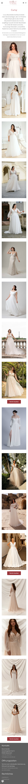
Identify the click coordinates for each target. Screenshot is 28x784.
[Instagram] (26, 3)
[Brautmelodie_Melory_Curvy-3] (14, 637)
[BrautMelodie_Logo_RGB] (13, 3)
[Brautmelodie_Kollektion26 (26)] (14, 428)
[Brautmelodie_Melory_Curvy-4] (14, 597)
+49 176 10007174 (6, 755)
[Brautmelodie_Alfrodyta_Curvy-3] (14, 180)
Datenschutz (5, 779)
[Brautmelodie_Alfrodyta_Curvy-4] (14, 220)
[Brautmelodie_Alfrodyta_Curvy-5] (14, 99)
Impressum (5, 777)
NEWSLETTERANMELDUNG (10, 768)
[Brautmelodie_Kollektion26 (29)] (14, 380)
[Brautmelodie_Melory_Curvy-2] (14, 677)
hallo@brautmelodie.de (8, 757)
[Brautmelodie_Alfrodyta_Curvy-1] (14, 139)
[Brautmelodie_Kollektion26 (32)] (14, 260)
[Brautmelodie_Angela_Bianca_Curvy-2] (14, 551)
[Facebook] (23, 3)
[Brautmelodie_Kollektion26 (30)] (14, 340)
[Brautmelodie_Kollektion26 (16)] (14, 511)
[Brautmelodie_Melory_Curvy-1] (14, 717)
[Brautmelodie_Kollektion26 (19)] (14, 471)
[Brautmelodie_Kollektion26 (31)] (14, 300)
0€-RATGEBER (6, 770)
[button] (2, 3)
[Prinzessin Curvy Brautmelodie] (14, 59)
